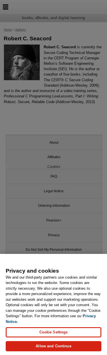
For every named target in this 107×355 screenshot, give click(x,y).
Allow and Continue (53, 346)
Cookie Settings (53, 332)
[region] (53, 304)
